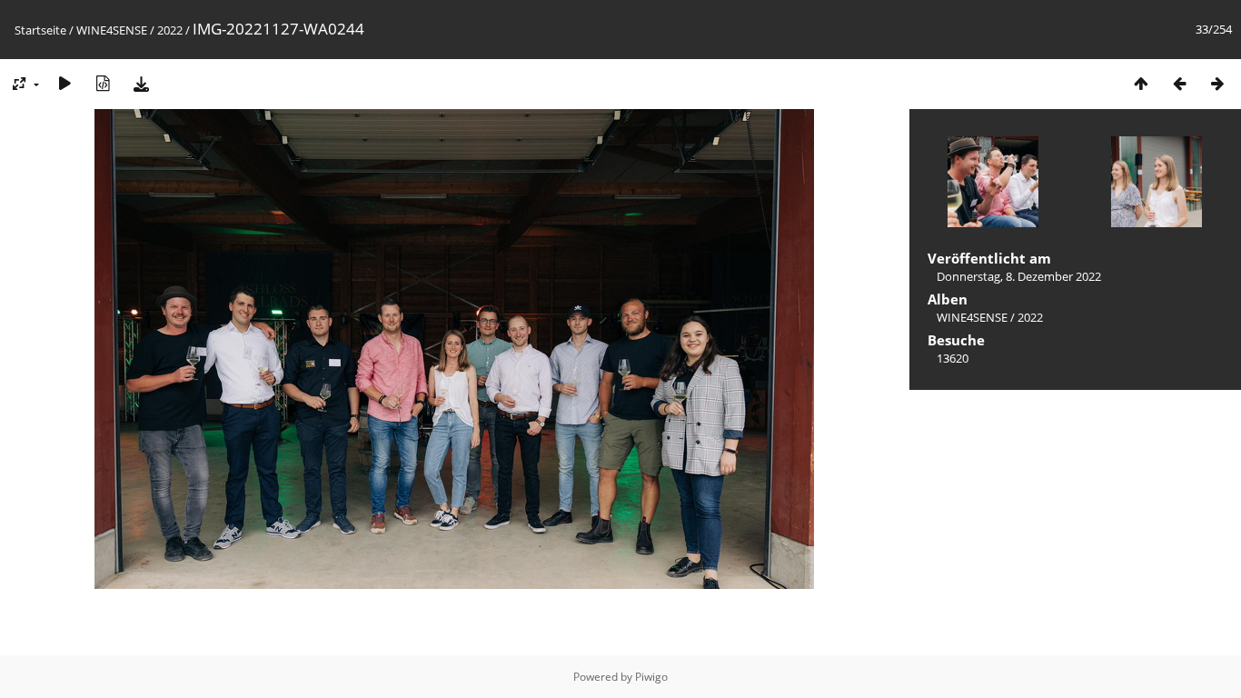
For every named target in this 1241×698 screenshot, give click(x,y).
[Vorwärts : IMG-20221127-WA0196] (1217, 83)
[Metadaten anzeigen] (103, 83)
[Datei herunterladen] (141, 83)
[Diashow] (64, 83)
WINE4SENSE (111, 30)
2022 (170, 30)
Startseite (40, 30)
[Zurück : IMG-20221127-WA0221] (1179, 83)
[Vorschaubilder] (1141, 83)
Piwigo (651, 676)
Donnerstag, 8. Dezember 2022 (1019, 276)
